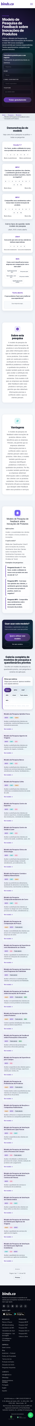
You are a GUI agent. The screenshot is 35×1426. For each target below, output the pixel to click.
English (4, 1388)
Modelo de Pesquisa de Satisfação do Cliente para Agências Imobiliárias (16, 1246)
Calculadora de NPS (8, 1328)
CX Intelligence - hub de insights (8, 1334)
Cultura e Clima (23, 1336)
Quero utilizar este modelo (17, 637)
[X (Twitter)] (8, 1306)
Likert (14, 695)
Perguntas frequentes (8, 1367)
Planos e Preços (7, 1322)
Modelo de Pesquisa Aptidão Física (17, 714)
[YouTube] (16, 1306)
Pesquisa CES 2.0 (24, 1330)
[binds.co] (7, 3)
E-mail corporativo (11, 79)
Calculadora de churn (8, 1330)
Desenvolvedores (7, 1380)
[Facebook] (4, 1306)
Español (4, 1391)
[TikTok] (21, 1306)
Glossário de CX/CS (8, 1365)
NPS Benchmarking (8, 1325)
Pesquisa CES (23, 1328)
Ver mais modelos (17, 644)
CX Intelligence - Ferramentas (7, 1339)
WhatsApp (5, 1377)
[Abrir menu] (31, 4)
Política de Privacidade (9, 1356)
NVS (7, 700)
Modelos (18, 115)
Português (5, 1385)
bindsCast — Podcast (8, 1353)
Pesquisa (11, 115)
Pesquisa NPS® (23, 1322)
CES (7, 695)
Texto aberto (24, 695)
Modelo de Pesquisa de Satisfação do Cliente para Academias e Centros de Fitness (16, 1175)
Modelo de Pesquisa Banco (14, 760)
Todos (8, 690)
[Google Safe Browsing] (11, 1417)
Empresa (7, 62)
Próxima (17, 1277)
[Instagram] (25, 1306)
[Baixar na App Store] (7, 1314)
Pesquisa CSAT (23, 1325)
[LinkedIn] (12, 1306)
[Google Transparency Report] (21, 1417)
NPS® (15, 690)
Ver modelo (8, 729)
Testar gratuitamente (17, 100)
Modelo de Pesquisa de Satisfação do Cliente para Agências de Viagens (16, 1222)
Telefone (7, 88)
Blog (3, 1350)
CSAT (23, 690)
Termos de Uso (7, 1359)
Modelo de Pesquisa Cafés (14, 782)
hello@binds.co (6, 1374)
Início (4, 115)
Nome (6, 71)
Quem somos (6, 1347)
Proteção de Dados (8, 1362)
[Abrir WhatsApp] (30, 1415)
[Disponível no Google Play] (19, 1314)
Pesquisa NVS (23, 1333)
